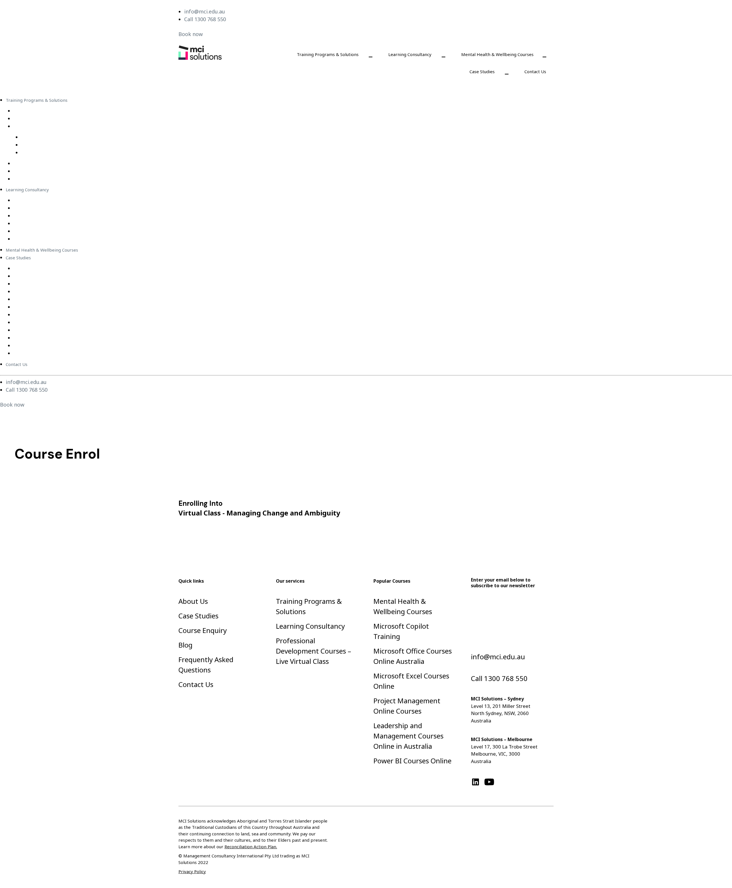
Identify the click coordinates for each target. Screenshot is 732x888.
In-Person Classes (31, 163)
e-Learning (24, 119)
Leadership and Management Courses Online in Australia (408, 736)
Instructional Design (33, 200)
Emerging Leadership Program (45, 171)
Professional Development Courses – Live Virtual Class (76, 137)
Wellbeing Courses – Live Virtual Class (59, 153)
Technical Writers (31, 239)
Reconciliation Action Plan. (250, 846)
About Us (193, 601)
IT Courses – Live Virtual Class (51, 145)
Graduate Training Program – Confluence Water (61, 284)
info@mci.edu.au (204, 11)
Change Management (35, 223)
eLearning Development (38, 208)
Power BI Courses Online (412, 760)
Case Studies (482, 71)
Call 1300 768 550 (205, 19)
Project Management (34, 231)
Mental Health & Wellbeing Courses (497, 54)
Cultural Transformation (37, 338)
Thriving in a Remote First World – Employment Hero (67, 307)
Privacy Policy (192, 871)
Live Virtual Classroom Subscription (49, 111)
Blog (185, 645)
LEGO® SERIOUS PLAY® (37, 179)
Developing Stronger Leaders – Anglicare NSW (60, 322)
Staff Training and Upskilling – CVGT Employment (63, 315)
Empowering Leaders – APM (42, 291)
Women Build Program (36, 353)
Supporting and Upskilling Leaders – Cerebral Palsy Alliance (74, 330)
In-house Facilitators (34, 216)
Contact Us (535, 71)
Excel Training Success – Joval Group (49, 299)
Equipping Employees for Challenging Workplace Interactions (76, 268)
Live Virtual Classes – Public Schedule (50, 126)
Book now (190, 34)
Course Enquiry (202, 630)
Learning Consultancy (409, 54)
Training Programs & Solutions (328, 54)
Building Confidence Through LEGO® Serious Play (63, 276)
